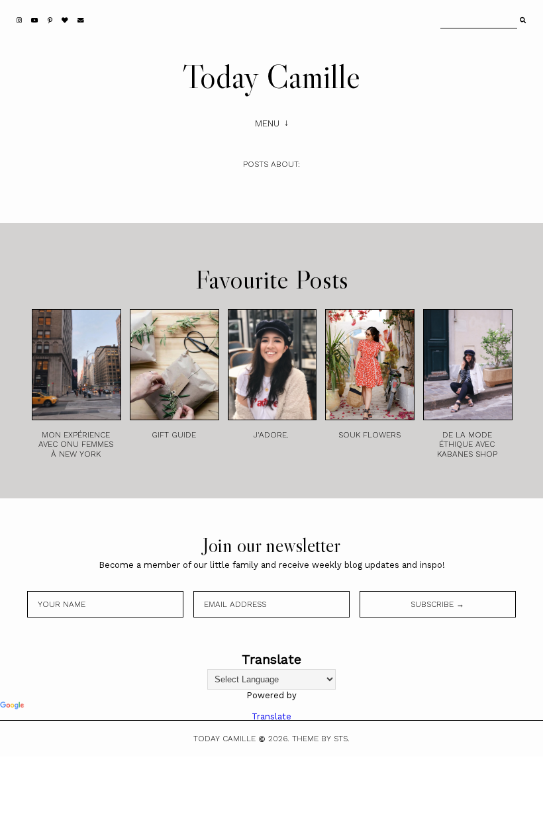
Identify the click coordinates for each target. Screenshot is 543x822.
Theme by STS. (321, 738)
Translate (271, 716)
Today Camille (271, 76)
